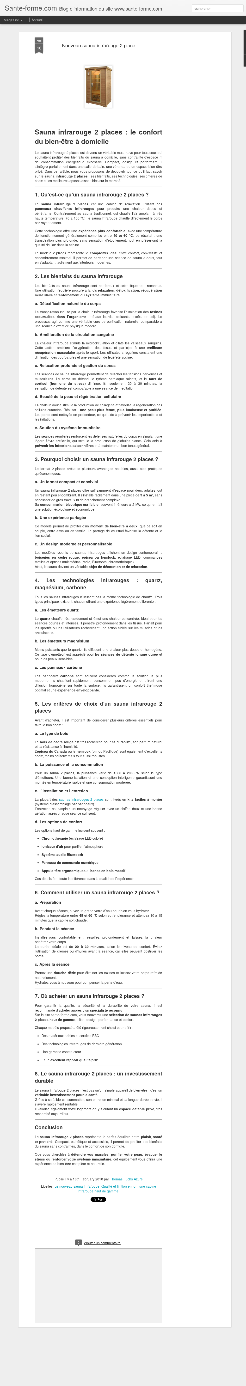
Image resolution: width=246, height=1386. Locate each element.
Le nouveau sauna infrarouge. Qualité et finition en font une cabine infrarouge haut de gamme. (105, 1188)
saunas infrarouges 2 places (81, 799)
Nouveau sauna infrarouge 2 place (98, 45)
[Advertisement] (189, 113)
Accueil (37, 19)
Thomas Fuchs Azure (126, 1179)
